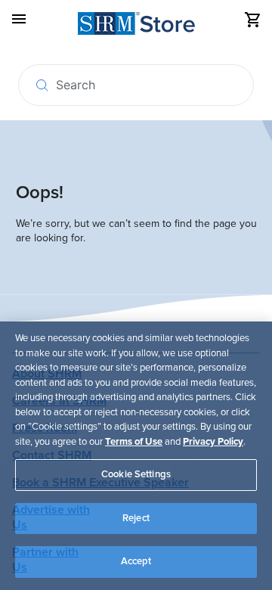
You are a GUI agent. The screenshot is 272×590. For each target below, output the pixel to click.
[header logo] (136, 26)
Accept (136, 561)
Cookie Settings (136, 474)
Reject (136, 518)
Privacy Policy (213, 442)
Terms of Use (133, 442)
